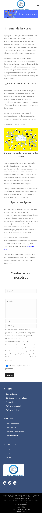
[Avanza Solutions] (21, 5)
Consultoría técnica (12, 436)
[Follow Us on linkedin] (4, 483)
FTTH (8, 453)
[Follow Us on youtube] (14, 483)
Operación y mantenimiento (15, 432)
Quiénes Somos (11, 394)
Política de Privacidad (11, 500)
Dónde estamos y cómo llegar (16, 398)
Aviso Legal (24, 502)
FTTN (8, 449)
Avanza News (10, 402)
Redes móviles (11, 428)
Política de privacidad (13, 406)
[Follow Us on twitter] (9, 483)
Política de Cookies (12, 410)
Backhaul (9, 457)
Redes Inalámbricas (12, 424)
